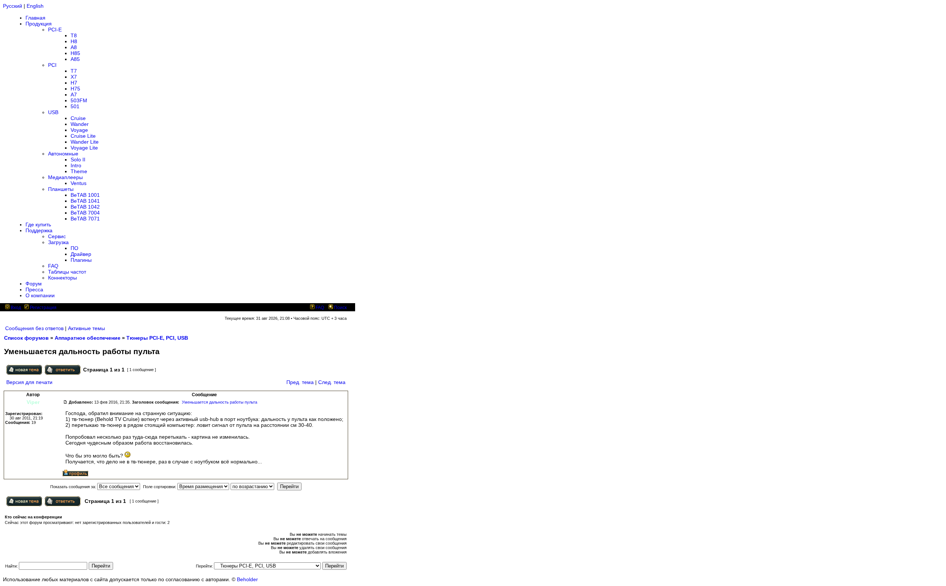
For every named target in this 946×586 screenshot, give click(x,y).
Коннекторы (62, 278)
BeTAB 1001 (85, 195)
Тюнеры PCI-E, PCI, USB (157, 338)
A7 (74, 94)
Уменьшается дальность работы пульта (219, 402)
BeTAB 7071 (85, 219)
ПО (74, 248)
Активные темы (86, 328)
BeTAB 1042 (85, 207)
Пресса (34, 289)
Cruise (78, 118)
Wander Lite (85, 142)
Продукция (38, 24)
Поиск (340, 307)
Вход (15, 307)
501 (75, 106)
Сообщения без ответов (34, 328)
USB (53, 112)
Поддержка (38, 230)
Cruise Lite (83, 136)
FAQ (53, 266)
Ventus (78, 183)
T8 (74, 35)
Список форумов (26, 338)
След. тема (332, 382)
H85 (75, 53)
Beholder (247, 579)
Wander (80, 124)
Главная (35, 18)
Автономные (63, 154)
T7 (74, 71)
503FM (79, 100)
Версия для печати (29, 382)
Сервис (57, 236)
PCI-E (55, 29)
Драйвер (81, 254)
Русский (12, 6)
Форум (33, 284)
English (35, 6)
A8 (74, 47)
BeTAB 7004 (85, 213)
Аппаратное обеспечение (87, 338)
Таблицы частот (67, 272)
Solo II (78, 159)
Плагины (81, 260)
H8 (74, 41)
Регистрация (43, 307)
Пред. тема (300, 382)
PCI (52, 65)
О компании (40, 295)
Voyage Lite (84, 148)
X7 (74, 77)
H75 (75, 89)
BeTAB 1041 (85, 201)
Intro (76, 165)
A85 (75, 59)
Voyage (79, 130)
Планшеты (61, 189)
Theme (79, 171)
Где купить (38, 224)
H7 (74, 83)
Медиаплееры (65, 177)
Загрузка (58, 242)
